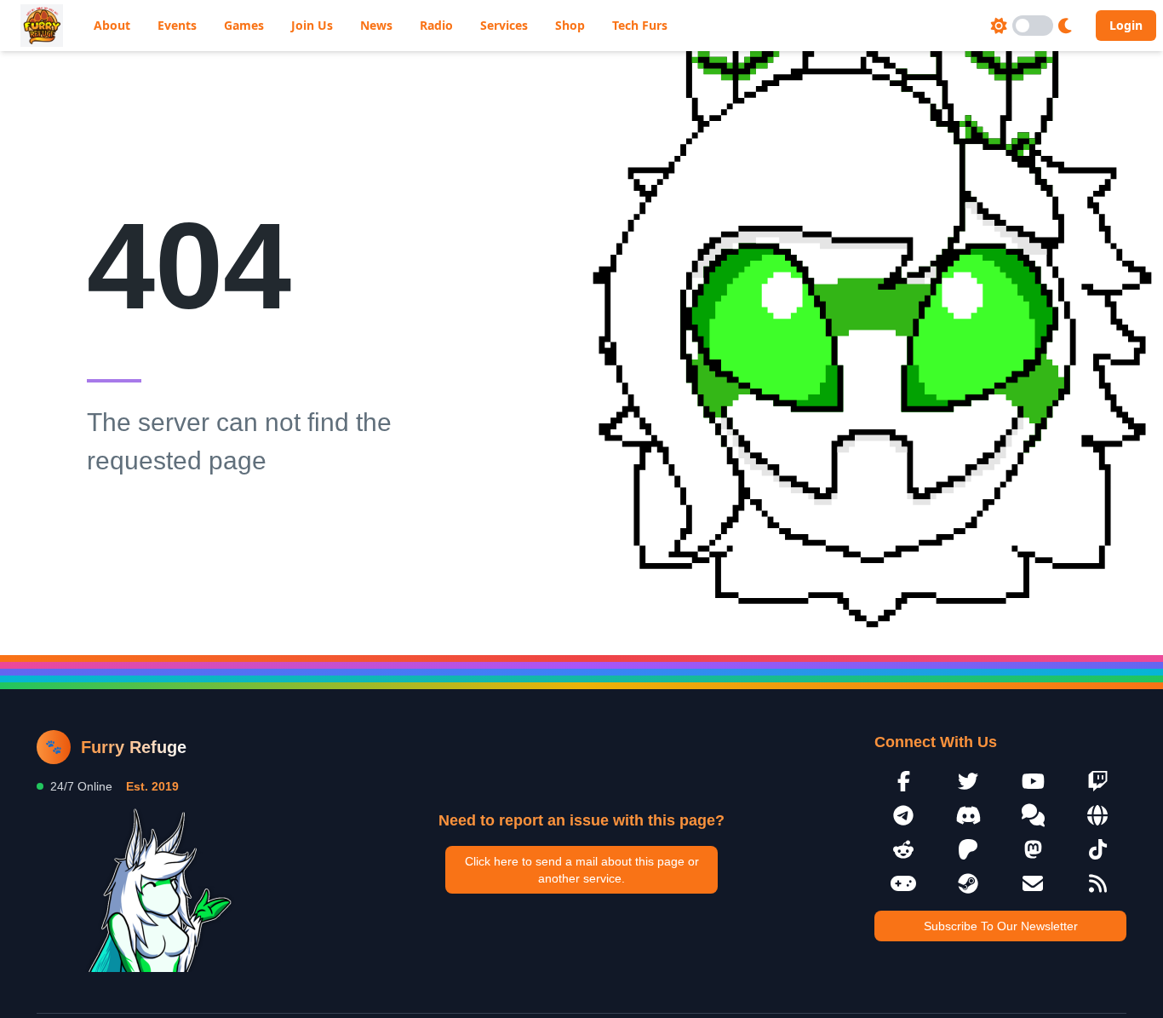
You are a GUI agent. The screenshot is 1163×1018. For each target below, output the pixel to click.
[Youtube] (1033, 781)
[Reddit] (903, 849)
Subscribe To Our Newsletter (1001, 926)
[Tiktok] (1097, 849)
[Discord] (968, 815)
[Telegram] (903, 815)
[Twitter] (968, 781)
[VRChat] (903, 883)
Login (1126, 25)
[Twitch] (1097, 781)
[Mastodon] (1033, 849)
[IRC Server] (1097, 815)
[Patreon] (968, 849)
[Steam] (968, 883)
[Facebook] (903, 781)
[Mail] (1033, 883)
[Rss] (1097, 883)
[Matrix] (1033, 815)
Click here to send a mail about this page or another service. (582, 869)
